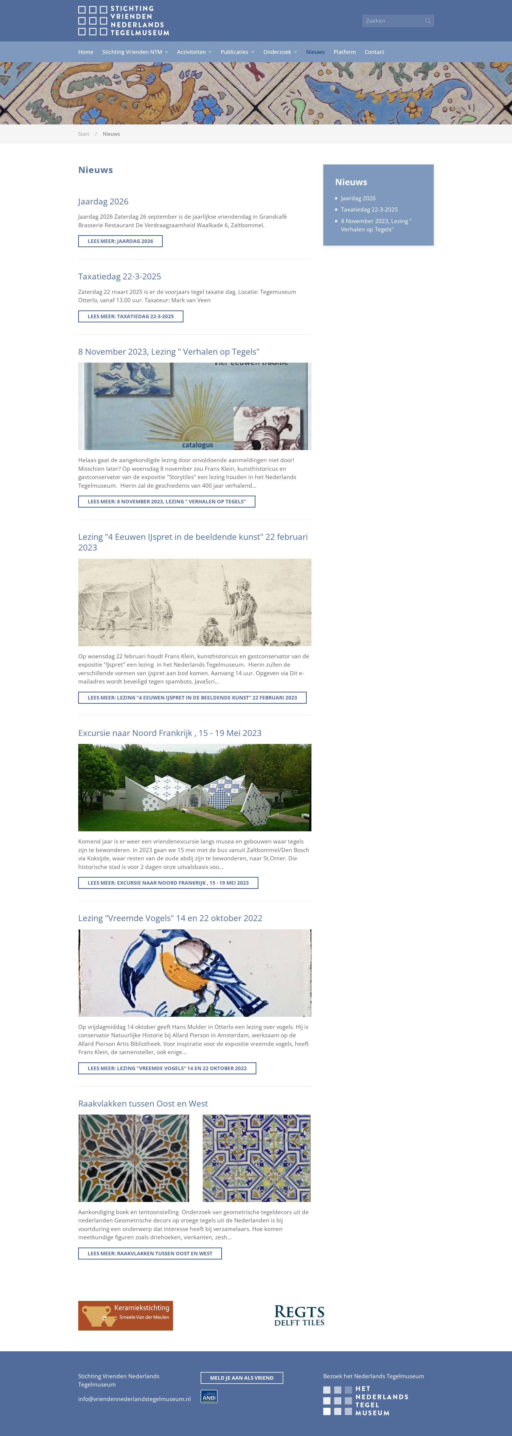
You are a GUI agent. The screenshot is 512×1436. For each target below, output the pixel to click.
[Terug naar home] (123, 21)
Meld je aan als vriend (242, 1377)
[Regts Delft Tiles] (299, 1315)
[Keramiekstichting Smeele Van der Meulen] (125, 1315)
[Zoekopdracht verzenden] (428, 21)
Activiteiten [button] (191, 51)
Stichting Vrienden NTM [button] (132, 51)
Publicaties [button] (234, 51)
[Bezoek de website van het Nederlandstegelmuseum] (365, 1400)
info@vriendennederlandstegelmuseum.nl (134, 1399)
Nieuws (315, 51)
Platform (345, 51)
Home (85, 51)
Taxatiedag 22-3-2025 (369, 209)
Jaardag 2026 (358, 198)
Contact (374, 51)
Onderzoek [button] (277, 51)
